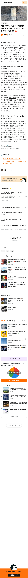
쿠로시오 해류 (12, 98)
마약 (12, 251)
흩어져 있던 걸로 (20, 89)
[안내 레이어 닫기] (26, 570)
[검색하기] (20, 2)
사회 (3, 251)
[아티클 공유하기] (23, 35)
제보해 (25, 229)
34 (10, 425)
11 (17, 425)
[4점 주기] (16, 241)
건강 (7, 251)
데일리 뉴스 (4, 23)
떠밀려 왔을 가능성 (11, 100)
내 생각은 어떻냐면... (6, 200)
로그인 (24, 2)
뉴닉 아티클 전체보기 (14, 416)
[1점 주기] (10, 241)
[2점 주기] (12, 241)
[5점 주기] (18, 241)
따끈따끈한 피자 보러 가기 (14, 380)
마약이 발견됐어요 (20, 48)
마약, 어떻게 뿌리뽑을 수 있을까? (11, 159)
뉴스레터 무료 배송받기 (14, 575)
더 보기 (23, 256)
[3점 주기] (14, 241)
